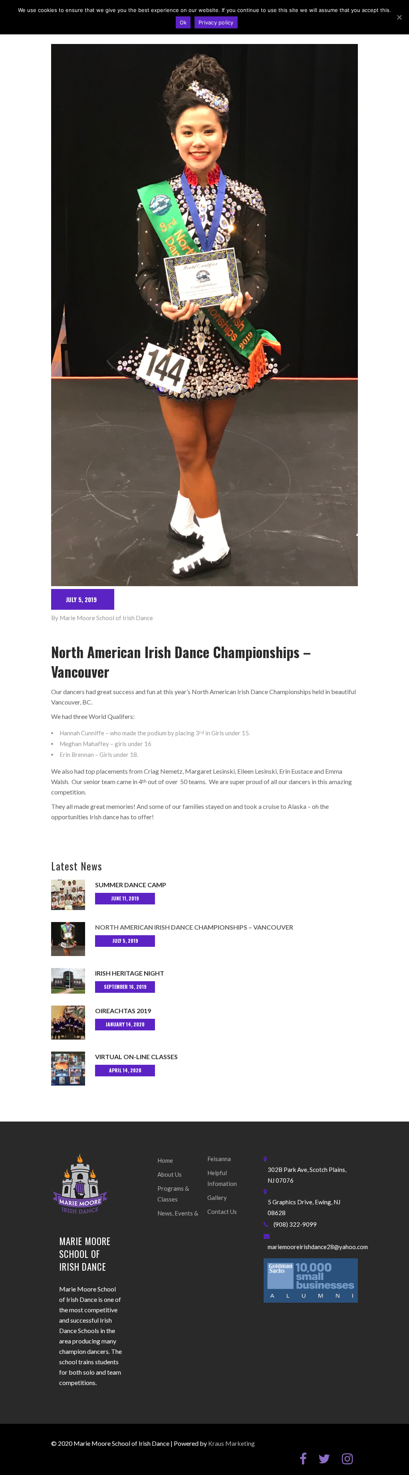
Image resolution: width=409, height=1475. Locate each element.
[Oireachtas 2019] (68, 1023)
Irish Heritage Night (129, 973)
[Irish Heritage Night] (68, 981)
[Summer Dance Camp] (68, 895)
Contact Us (222, 1211)
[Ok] (399, 17)
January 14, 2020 (125, 1024)
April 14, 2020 (125, 1070)
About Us (169, 1174)
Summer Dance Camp (130, 884)
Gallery (217, 1197)
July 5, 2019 (81, 599)
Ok (183, 22)
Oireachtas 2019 (123, 1010)
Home (165, 1160)
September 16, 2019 (125, 986)
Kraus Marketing (231, 1443)
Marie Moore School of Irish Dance (106, 617)
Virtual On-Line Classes (136, 1056)
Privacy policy (216, 22)
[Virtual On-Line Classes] (68, 1069)
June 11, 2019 (125, 898)
